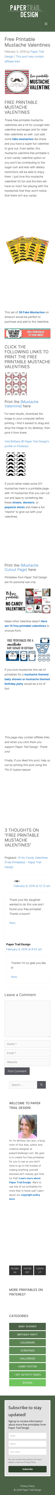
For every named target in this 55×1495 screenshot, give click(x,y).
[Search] (41, 1085)
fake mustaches (22, 139)
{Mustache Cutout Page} (21, 567)
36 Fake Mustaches (32, 312)
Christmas (27, 1350)
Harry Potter (27, 1366)
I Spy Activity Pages (27, 1374)
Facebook (15, 1270)
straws (16, 502)
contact (40, 1270)
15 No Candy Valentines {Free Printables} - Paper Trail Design (26, 862)
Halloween (27, 1358)
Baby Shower (27, 1326)
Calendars (27, 1342)
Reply (12, 922)
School (27, 1382)
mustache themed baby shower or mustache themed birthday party (27, 679)
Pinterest (27, 1270)
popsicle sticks (15, 507)
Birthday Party (27, 1334)
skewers (28, 502)
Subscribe (27, 1469)
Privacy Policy (27, 1486)
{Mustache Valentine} (21, 403)
